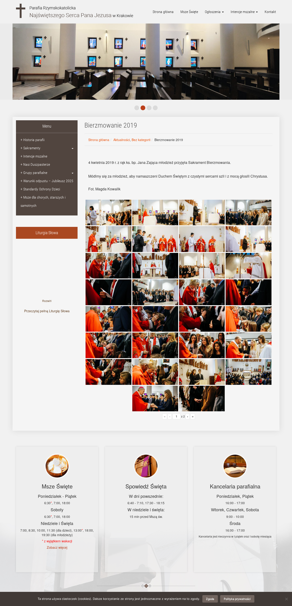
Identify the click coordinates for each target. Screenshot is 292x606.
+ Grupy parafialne (34, 173)
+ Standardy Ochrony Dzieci (40, 189)
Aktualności (121, 139)
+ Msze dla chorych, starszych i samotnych (43, 201)
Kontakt (270, 12)
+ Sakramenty (30, 148)
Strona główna (163, 12)
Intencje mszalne (243, 12)
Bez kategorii (141, 139)
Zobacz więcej (57, 547)
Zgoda (210, 599)
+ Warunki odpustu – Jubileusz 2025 (47, 181)
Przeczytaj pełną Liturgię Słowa (47, 311)
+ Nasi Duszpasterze (35, 164)
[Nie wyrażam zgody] (286, 599)
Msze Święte (189, 12)
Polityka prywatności (237, 599)
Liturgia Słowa (47, 232)
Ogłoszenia (213, 12)
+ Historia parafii (32, 140)
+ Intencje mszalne (34, 156)
